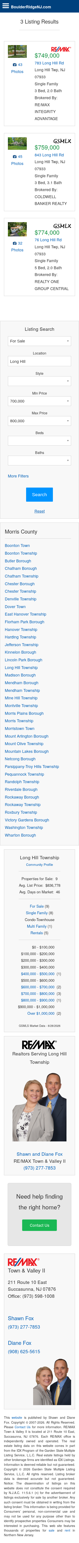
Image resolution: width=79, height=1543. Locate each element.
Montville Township (21, 705)
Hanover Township (21, 629)
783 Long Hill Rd (49, 63)
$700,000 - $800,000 (37, 993)
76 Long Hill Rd (48, 239)
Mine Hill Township (21, 697)
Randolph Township (22, 781)
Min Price (39, 393)
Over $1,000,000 (40, 1013)
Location (39, 353)
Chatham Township (21, 576)
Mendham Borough (21, 682)
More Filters (18, 476)
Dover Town (15, 606)
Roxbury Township (21, 812)
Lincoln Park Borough (23, 659)
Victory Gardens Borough (27, 820)
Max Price (39, 412)
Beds (40, 432)
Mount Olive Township (24, 743)
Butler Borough (18, 560)
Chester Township (20, 591)
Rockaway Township (23, 804)
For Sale (37, 906)
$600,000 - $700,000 (37, 986)
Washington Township (24, 827)
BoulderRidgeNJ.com (31, 6)
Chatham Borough (21, 568)
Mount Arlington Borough (26, 736)
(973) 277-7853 (39, 1167)
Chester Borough (20, 583)
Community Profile (39, 864)
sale (51, 1530)
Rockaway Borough (22, 797)
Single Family (37, 912)
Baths (39, 452)
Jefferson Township (21, 644)
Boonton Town (17, 545)
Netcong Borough (20, 758)
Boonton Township (21, 553)
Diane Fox (19, 1342)
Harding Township (20, 637)
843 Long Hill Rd (49, 154)
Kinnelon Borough (20, 652)
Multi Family (37, 926)
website (17, 1417)
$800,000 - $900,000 (37, 1000)
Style (39, 373)
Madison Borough (20, 675)
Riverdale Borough (21, 789)
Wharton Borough (20, 835)
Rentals (37, 932)
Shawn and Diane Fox (40, 1153)
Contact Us (39, 1225)
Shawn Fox (21, 1318)
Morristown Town (19, 728)
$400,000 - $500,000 (37, 973)
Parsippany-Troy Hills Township (32, 766)
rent (67, 1530)
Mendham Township (22, 690)
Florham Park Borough (24, 621)
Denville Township (20, 598)
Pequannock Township (24, 774)
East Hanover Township (25, 614)
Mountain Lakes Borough (27, 751)
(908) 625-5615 (24, 1351)
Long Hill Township (21, 667)
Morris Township (19, 720)
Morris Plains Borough (24, 713)
